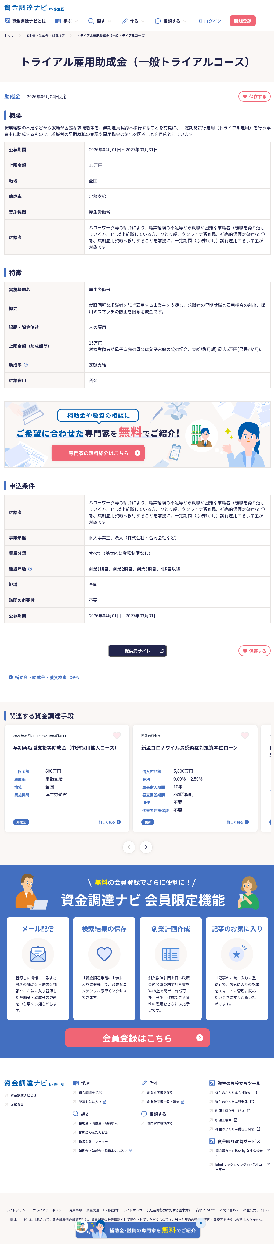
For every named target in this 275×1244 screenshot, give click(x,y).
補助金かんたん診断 (93, 1132)
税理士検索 (223, 1120)
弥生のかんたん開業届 (231, 1101)
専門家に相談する (160, 1123)
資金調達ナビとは (29, 20)
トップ (9, 35)
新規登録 (242, 20)
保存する (257, 96)
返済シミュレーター (93, 1141)
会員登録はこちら (137, 1038)
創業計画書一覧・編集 (163, 1101)
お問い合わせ (229, 1210)
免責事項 (75, 1210)
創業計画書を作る (160, 1092)
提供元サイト (137, 651)
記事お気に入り (90, 1101)
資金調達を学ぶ (90, 1092)
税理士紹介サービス (229, 1110)
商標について (205, 1210)
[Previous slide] (128, 847)
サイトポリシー (17, 1210)
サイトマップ (132, 1210)
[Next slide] (146, 847)
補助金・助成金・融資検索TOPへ (47, 677)
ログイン (212, 20)
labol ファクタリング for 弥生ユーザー (238, 1167)
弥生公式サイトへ (256, 1210)
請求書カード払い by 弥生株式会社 (239, 1153)
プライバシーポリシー (49, 1210)
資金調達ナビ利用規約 (102, 1210)
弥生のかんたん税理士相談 (234, 1129)
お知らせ (17, 1104)
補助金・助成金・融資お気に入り (103, 1150)
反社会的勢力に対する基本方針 (169, 1210)
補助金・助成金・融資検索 (45, 35)
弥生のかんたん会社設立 (233, 1092)
